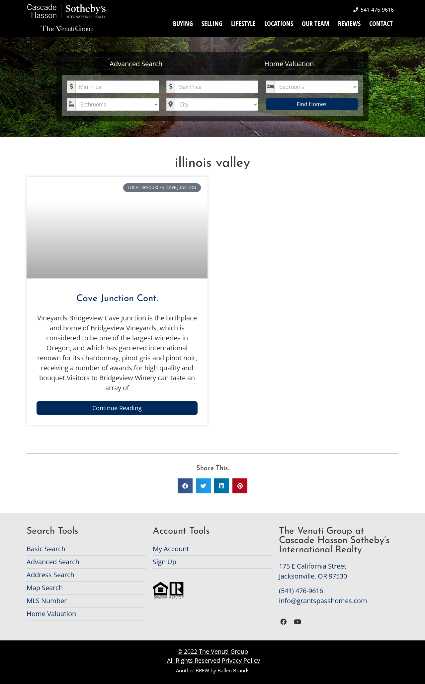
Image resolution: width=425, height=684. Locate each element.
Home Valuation (289, 63)
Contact (381, 23)
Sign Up (164, 561)
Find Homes (312, 104)
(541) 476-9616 (301, 590)
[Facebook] (283, 621)
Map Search (45, 587)
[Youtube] (297, 621)
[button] (185, 485)
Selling (212, 23)
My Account (171, 548)
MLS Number (47, 600)
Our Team (315, 23)
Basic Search (46, 548)
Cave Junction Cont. (117, 298)
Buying (183, 23)
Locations (278, 23)
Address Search (50, 574)
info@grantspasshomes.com (323, 600)
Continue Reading (117, 408)
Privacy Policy (241, 660)
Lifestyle (243, 23)
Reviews (349, 23)
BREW (202, 670)
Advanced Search (136, 63)
